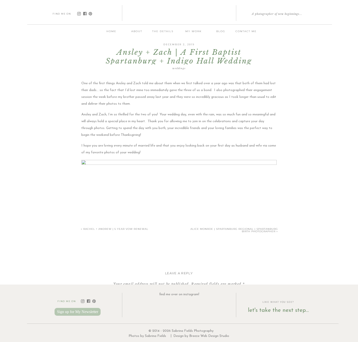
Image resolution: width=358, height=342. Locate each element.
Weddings (178, 68)
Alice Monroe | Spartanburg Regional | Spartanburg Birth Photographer (234, 230)
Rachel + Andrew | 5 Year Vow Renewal (115, 229)
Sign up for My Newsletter (77, 312)
